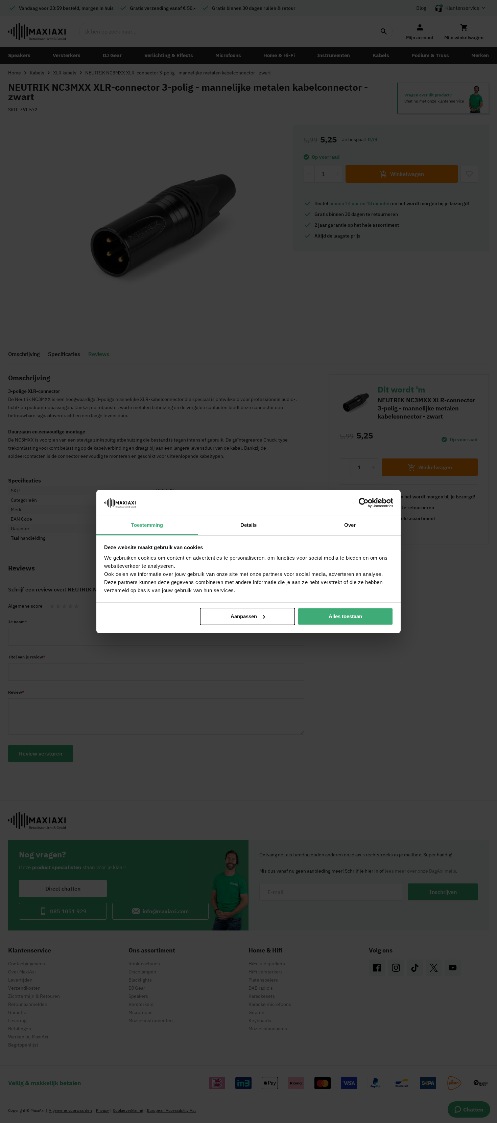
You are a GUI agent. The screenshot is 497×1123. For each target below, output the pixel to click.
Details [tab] (248, 525)
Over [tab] (350, 525)
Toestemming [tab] (147, 525)
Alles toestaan (345, 616)
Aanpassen (244, 616)
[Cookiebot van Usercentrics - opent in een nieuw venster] (363, 503)
